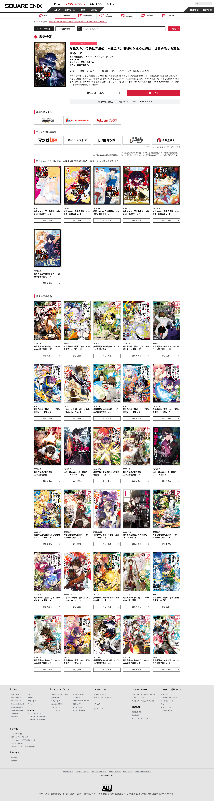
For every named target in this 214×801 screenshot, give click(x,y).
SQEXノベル (77, 704)
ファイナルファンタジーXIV (37, 716)
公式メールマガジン (18, 743)
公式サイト (152, 93)
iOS (29, 694)
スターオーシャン (167, 707)
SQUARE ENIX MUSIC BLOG (104, 698)
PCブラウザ (32, 701)
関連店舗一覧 (136, 712)
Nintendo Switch (17, 707)
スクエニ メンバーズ (139, 698)
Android (30, 698)
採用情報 (14, 761)
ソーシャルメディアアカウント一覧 (23, 740)
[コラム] (93, 9)
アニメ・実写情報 (79, 710)
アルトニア (135, 715)
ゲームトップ (15, 694)
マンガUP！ (77, 698)
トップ (36, 22)
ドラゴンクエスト (167, 694)
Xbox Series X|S (17, 710)
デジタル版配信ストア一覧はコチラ (165, 147)
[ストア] (56, 9)
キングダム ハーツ (167, 701)
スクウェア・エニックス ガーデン (143, 718)
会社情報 (14, 757)
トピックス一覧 (16, 734)
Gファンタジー (56, 701)
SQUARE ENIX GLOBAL (142, 772)
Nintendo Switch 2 (17, 704)
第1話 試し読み (95, 93)
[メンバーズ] (70, 9)
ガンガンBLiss (78, 707)
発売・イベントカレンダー (20, 737)
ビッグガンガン (56, 710)
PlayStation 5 (16, 698)
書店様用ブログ (68, 772)
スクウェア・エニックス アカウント (144, 701)
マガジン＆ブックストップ (60, 694)
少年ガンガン (55, 698)
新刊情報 (44, 22)
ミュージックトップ (100, 694)
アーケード (31, 704)
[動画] (83, 9)
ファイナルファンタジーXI (36, 719)
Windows (14, 716)
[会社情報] (194, 9)
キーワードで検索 (43, 29)
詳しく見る (47, 220)
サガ (162, 704)
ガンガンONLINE (78, 694)
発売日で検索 (65, 29)
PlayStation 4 (16, 701)
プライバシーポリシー (98, 772)
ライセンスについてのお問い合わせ (23, 746)
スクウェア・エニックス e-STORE (143, 694)
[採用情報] (207, 9)
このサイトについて (82, 772)
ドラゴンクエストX (34, 713)
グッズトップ (98, 709)
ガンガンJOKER (57, 704)
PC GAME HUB (166, 710)
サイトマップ (127, 772)
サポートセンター (115, 772)
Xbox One (14, 713)
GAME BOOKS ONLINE (81, 701)
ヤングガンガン (56, 707)
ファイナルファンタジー (169, 698)
